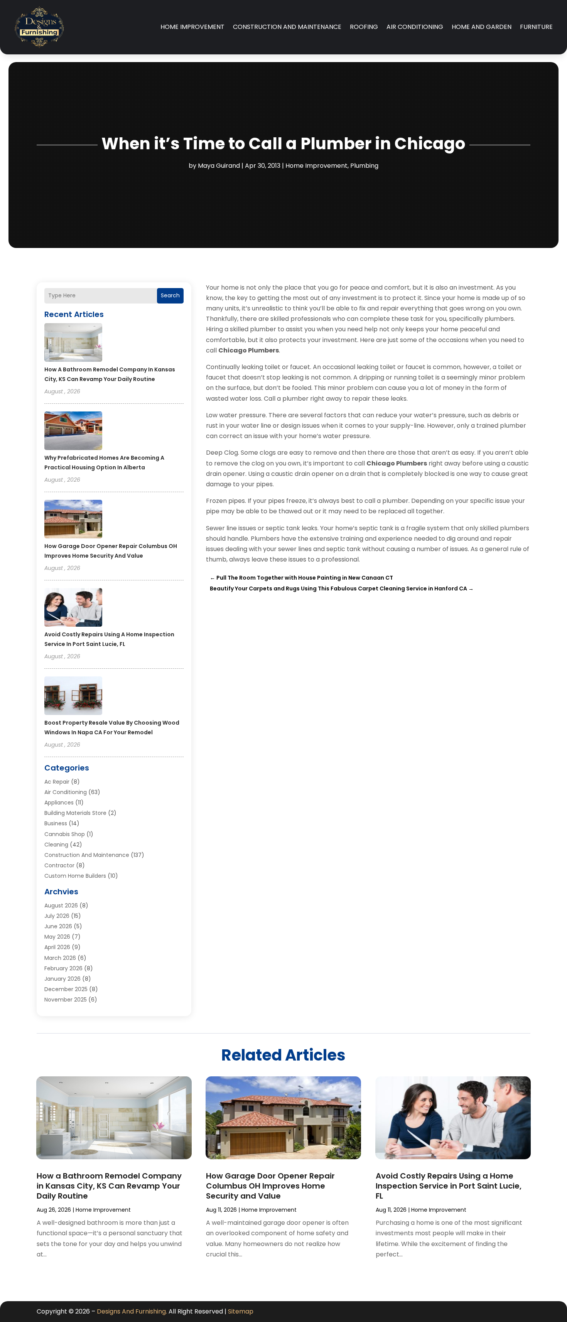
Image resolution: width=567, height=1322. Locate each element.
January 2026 (62, 979)
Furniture (536, 26)
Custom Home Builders (75, 876)
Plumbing (364, 165)
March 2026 (60, 958)
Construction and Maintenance (287, 26)
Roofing (364, 26)
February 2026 (63, 968)
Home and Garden (481, 26)
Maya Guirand (219, 165)
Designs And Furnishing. (132, 1311)
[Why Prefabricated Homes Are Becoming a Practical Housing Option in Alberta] (73, 431)
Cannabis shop (64, 834)
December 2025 (66, 989)
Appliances (59, 802)
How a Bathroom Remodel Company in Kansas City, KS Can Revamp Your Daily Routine (109, 1185)
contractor (59, 865)
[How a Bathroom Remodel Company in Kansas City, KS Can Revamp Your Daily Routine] (73, 343)
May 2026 (57, 937)
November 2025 (65, 999)
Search (170, 295)
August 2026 (61, 905)
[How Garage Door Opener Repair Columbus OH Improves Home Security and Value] (73, 520)
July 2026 (56, 916)
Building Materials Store (75, 813)
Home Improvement (192, 26)
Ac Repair (56, 782)
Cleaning (56, 844)
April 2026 (57, 947)
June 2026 (58, 926)
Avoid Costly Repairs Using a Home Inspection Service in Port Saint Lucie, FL (448, 1185)
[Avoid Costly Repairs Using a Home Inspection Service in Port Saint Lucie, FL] (73, 608)
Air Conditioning (414, 26)
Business (55, 823)
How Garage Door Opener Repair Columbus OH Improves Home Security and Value (270, 1185)
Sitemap (240, 1311)
